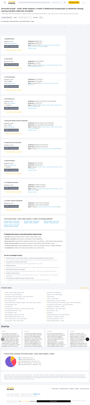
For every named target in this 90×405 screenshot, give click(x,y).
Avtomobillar (6, 21)
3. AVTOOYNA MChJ (9, 77)
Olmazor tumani (58, 65)
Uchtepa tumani (57, 105)
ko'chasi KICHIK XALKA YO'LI (34, 66)
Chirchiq (48, 206)
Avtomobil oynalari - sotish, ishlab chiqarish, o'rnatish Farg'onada (51, 222)
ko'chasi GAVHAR (32, 128)
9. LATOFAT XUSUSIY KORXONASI (13, 200)
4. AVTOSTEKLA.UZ (9, 99)
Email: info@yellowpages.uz (13, 394)
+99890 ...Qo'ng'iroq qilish (11, 130)
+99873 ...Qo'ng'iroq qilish (11, 86)
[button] (15, 50)
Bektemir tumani (54, 166)
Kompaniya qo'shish (74, 2)
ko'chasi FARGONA (55, 148)
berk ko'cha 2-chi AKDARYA (38, 46)
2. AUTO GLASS (8, 59)
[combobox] (59, 2)
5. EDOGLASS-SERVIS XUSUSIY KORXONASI (16, 120)
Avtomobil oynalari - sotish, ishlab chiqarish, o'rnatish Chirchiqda (11, 225)
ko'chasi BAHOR (54, 206)
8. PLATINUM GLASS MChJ (11, 182)
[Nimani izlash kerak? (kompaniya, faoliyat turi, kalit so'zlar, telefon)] (19, 2)
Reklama (77, 388)
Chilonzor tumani (58, 126)
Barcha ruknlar (55, 388)
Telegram (38, 394)
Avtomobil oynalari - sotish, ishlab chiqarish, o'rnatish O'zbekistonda (12, 222)
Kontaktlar (71, 388)
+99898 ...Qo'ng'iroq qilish (11, 64)
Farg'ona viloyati (45, 83)
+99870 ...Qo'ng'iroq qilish (11, 206)
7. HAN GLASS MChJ (9, 160)
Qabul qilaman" (53, 401)
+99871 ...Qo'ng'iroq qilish (11, 46)
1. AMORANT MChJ (9, 39)
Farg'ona (52, 83)
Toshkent (52, 45)
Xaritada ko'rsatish (32, 48)
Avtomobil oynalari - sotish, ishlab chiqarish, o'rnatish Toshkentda (31, 222)
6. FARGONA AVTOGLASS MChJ (12, 142)
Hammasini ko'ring (85, 287)
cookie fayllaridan (25, 401)
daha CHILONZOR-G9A (33, 106)
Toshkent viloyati (45, 45)
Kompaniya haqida (64, 388)
